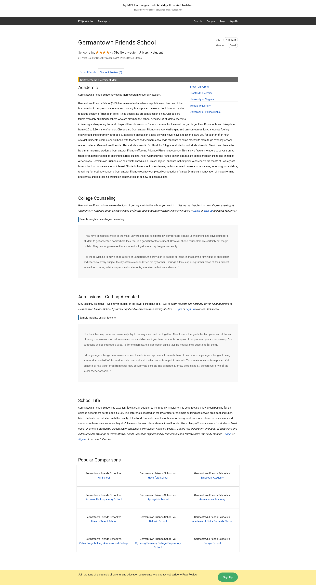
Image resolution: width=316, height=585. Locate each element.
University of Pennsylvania (205, 112)
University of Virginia (202, 99)
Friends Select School (103, 521)
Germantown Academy (212, 499)
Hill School (103, 477)
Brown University (199, 86)
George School (212, 543)
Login (222, 21)
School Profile (88, 72)
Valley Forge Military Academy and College (103, 543)
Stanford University (201, 93)
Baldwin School (158, 521)
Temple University (200, 105)
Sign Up (234, 21)
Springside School (158, 499)
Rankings (102, 21)
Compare (211, 21)
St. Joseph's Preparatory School (103, 499)
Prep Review (85, 21)
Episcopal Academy (212, 477)
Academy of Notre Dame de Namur (212, 521)
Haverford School (158, 477)
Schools (198, 21)
